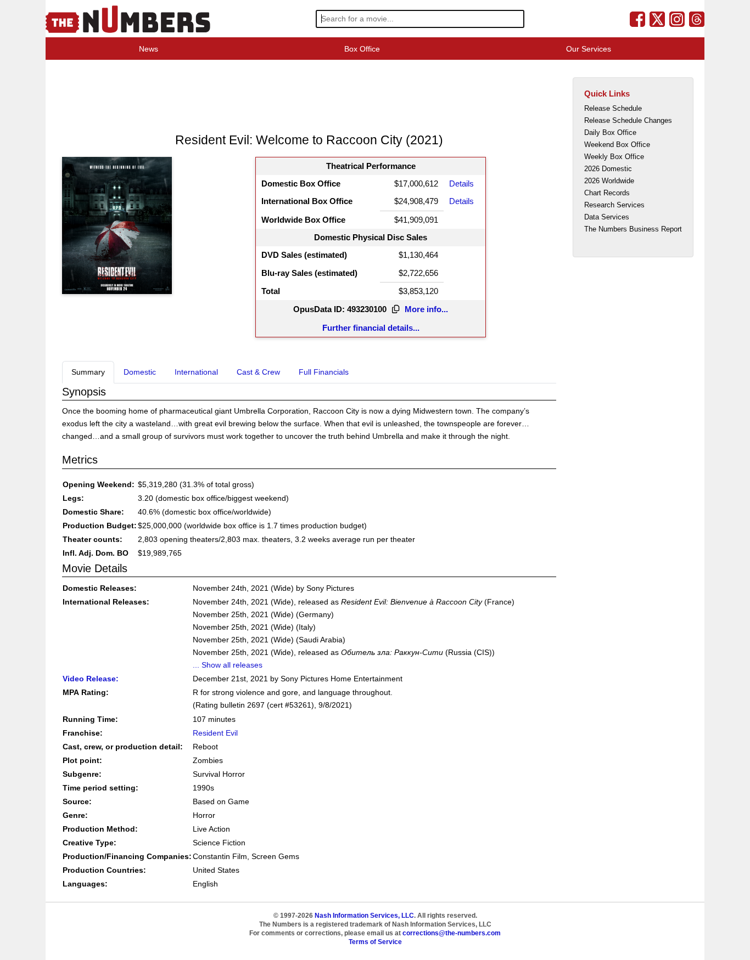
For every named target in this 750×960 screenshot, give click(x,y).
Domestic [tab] (140, 372)
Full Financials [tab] (324, 372)
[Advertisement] (262, 95)
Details (461, 183)
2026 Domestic (608, 169)
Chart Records (607, 193)
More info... (426, 309)
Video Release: (91, 678)
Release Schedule (613, 108)
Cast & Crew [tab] (258, 372)
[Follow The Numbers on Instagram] (677, 18)
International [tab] (196, 372)
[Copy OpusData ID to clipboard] (395, 309)
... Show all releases (227, 664)
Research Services (614, 205)
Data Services (606, 217)
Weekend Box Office (617, 144)
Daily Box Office (610, 132)
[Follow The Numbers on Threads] (696, 18)
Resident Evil (215, 733)
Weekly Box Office (614, 157)
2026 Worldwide (609, 181)
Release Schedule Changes (628, 120)
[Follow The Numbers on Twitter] (657, 18)
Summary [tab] (88, 372)
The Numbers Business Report (633, 229)
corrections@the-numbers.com (451, 933)
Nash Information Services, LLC (364, 915)
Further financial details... (370, 327)
